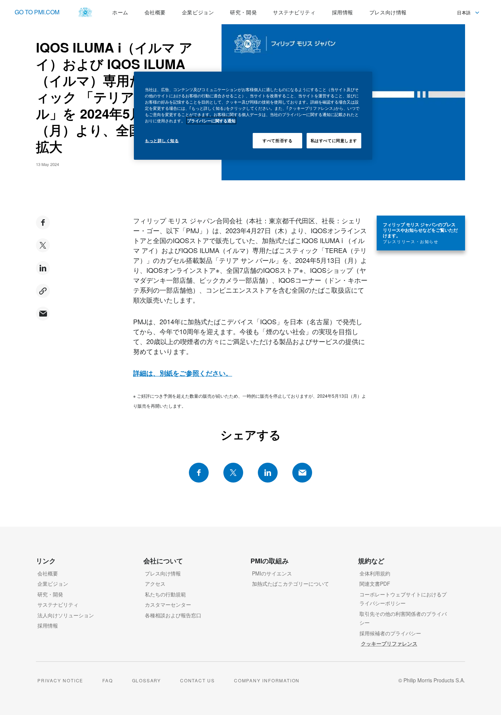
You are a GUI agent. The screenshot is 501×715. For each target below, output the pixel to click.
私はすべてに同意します (334, 140)
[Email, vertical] (43, 314)
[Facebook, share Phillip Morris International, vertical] (43, 223)
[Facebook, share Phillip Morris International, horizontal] (199, 473)
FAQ (107, 680)
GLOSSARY (146, 680)
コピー (43, 291)
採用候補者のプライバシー (390, 633)
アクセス (155, 583)
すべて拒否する (277, 140)
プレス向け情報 (163, 573)
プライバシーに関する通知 (211, 120)
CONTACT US (197, 680)
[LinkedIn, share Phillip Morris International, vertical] (43, 268)
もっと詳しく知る (162, 140)
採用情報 (47, 625)
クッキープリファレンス (389, 643)
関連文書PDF (374, 583)
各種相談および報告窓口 (173, 615)
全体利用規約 (374, 573)
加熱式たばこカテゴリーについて (290, 583)
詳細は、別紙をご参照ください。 (182, 373)
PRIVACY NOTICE (60, 680)
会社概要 (47, 573)
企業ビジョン (52, 583)
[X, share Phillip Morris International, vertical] (43, 245)
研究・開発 (50, 594)
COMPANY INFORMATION (267, 680)
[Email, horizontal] (302, 473)
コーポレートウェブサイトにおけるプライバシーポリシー (403, 599)
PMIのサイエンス (272, 573)
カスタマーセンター (168, 604)
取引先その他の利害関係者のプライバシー (403, 618)
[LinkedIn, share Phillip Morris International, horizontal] (268, 473)
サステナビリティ (57, 604)
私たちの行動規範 (165, 594)
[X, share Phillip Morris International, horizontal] (233, 473)
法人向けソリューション (65, 615)
